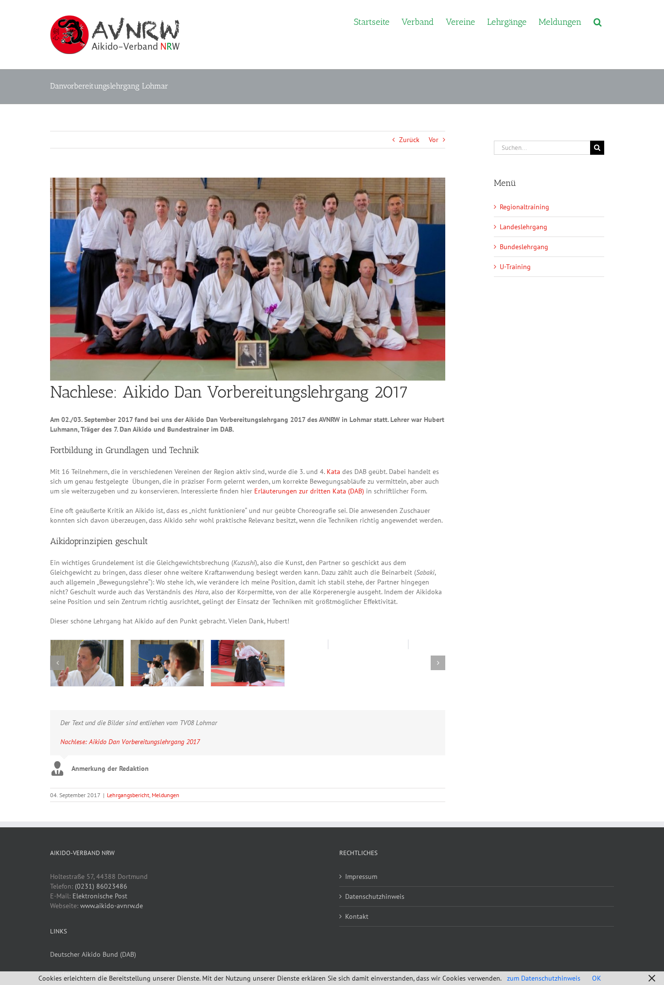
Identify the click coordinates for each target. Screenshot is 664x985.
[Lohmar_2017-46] (167, 663)
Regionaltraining (524, 206)
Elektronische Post (99, 896)
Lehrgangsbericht (128, 795)
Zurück (409, 139)
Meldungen (165, 795)
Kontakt (356, 916)
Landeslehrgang (523, 226)
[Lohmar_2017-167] (247, 663)
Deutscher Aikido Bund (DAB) (93, 954)
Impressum (361, 876)
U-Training (515, 266)
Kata (333, 471)
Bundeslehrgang (524, 246)
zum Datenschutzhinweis (543, 978)
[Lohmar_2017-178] (87, 663)
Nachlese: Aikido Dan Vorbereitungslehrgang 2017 (130, 741)
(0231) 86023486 (101, 886)
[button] (598, 21)
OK (596, 978)
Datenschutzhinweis (374, 896)
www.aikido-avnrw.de (111, 905)
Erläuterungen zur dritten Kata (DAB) (309, 491)
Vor (433, 139)
